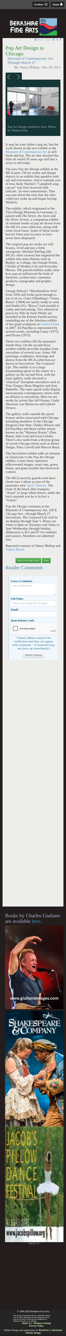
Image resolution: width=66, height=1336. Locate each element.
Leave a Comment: (21, 581)
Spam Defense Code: (23, 620)
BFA (38, 1243)
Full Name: (17, 598)
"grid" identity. (37, 485)
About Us (27, 1323)
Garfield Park (50, 324)
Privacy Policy (36, 1326)
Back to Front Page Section (28, 560)
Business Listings (42, 1323)
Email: (14, 609)
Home (56, 4)
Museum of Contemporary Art (26, 152)
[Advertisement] (33, 785)
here (36, 921)
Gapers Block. (15, 549)
